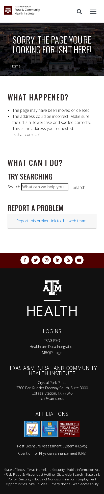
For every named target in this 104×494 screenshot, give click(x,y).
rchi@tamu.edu (52, 398)
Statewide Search (70, 474)
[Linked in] (57, 260)
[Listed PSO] (32, 429)
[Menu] (93, 11)
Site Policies (38, 484)
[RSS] (68, 260)
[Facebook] (24, 260)
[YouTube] (79, 260)
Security (25, 479)
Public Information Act (83, 469)
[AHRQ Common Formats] (49, 429)
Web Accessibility (85, 484)
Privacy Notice (59, 484)
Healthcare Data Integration (52, 346)
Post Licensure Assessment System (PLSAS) (52, 446)
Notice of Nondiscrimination (54, 479)
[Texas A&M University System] (69, 429)
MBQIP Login (52, 352)
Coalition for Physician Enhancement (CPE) (52, 453)
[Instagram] (46, 260)
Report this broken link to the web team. (51, 221)
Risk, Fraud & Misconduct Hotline (30, 474)
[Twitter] (35, 260)
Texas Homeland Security (46, 469)
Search (14, 187)
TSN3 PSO (52, 340)
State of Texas (14, 469)
